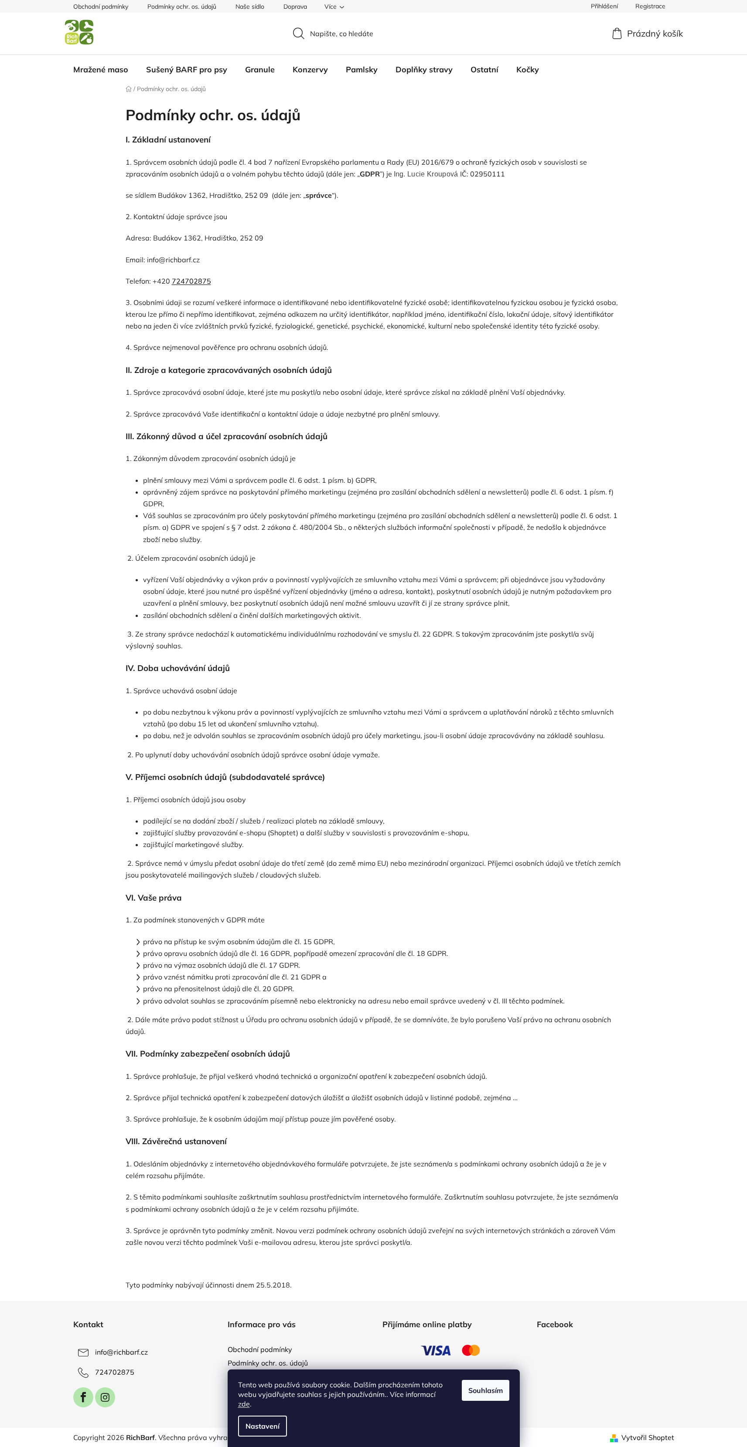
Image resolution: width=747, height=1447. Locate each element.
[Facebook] (83, 1397)
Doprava (295, 6)
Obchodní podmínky (100, 6)
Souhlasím (485, 1390)
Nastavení (263, 1426)
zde (244, 1404)
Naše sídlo (249, 6)
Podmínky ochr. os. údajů (181, 6)
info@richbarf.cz (121, 1352)
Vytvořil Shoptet (647, 1437)
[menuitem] (101, 70)
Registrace (650, 6)
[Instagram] (105, 1397)
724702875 (114, 1372)
